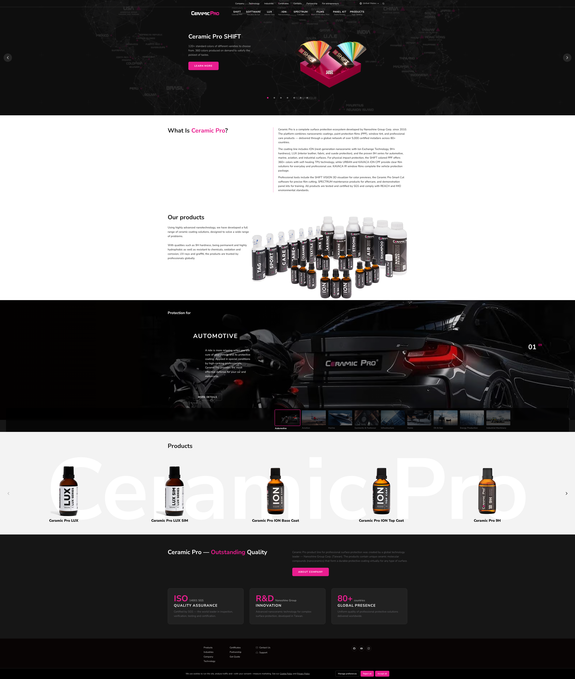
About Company (310, 572)
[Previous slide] (8, 57)
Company (239, 3)
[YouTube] (361, 648)
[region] (287, 57)
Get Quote (235, 656)
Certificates (283, 3)
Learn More (203, 66)
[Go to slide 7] (307, 97)
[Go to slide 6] (300, 97)
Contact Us (264, 647)
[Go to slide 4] (287, 97)
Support (263, 652)
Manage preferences (347, 673)
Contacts (297, 3)
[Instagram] (368, 648)
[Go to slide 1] (267, 97)
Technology (254, 3)
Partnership (312, 3)
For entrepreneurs (330, 3)
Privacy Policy (303, 673)
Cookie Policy (286, 673)
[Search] (383, 3)
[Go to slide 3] (281, 97)
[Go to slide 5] (294, 97)
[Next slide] (567, 57)
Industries (269, 3)
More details (207, 397)
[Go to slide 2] (274, 97)
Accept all (382, 673)
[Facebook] (354, 648)
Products (208, 647)
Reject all (367, 673)
